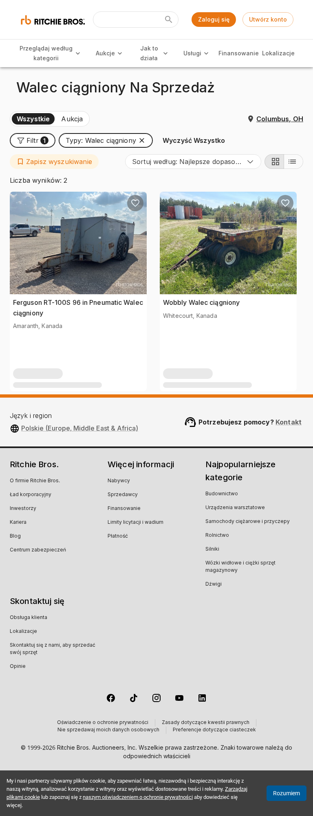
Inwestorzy (23, 508)
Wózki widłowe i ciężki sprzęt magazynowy (240, 567)
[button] (32, 140)
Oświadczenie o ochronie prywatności (102, 722)
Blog (15, 536)
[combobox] (193, 161)
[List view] (293, 161)
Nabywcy (119, 481)
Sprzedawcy (123, 495)
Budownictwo (221, 494)
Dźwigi (213, 584)
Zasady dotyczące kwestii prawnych (205, 722)
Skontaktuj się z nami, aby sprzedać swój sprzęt (52, 649)
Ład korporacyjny (30, 495)
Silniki (212, 549)
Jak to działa (149, 53)
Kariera (18, 522)
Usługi (192, 53)
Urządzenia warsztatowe (235, 508)
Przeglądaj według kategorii (46, 53)
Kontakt (289, 422)
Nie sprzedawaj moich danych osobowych (108, 730)
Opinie (18, 666)
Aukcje (105, 53)
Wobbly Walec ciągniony (201, 302)
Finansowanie (239, 53)
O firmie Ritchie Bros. (35, 481)
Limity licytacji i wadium (135, 522)
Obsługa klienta (28, 617)
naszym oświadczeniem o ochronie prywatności (138, 797)
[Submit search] (169, 19)
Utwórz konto (268, 19)
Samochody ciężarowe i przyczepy (247, 521)
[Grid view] (274, 161)
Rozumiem (286, 793)
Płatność (118, 536)
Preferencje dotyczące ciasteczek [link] (214, 730)
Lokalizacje (278, 53)
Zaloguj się (213, 19)
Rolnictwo (217, 535)
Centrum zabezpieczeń (38, 550)
